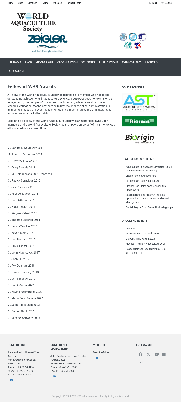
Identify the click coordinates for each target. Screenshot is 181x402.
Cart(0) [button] (168, 3)
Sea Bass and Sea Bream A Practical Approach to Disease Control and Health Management (148, 198)
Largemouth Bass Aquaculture (142, 180)
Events (45, 3)
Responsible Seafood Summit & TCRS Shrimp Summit (146, 250)
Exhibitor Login (73, 3)
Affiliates (57, 3)
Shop (20, 3)
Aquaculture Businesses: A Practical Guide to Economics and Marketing (149, 168)
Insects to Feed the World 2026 (142, 233)
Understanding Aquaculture (141, 175)
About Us (151, 62)
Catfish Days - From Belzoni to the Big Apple (149, 207)
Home (10, 3)
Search (18, 71)
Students (88, 62)
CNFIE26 (130, 228)
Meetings (32, 3)
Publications (108, 62)
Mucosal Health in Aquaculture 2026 (145, 243)
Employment (131, 62)
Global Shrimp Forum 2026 (140, 238)
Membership (45, 62)
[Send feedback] (26, 380)
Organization (67, 62)
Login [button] (154, 3)
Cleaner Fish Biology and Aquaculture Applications (146, 188)
